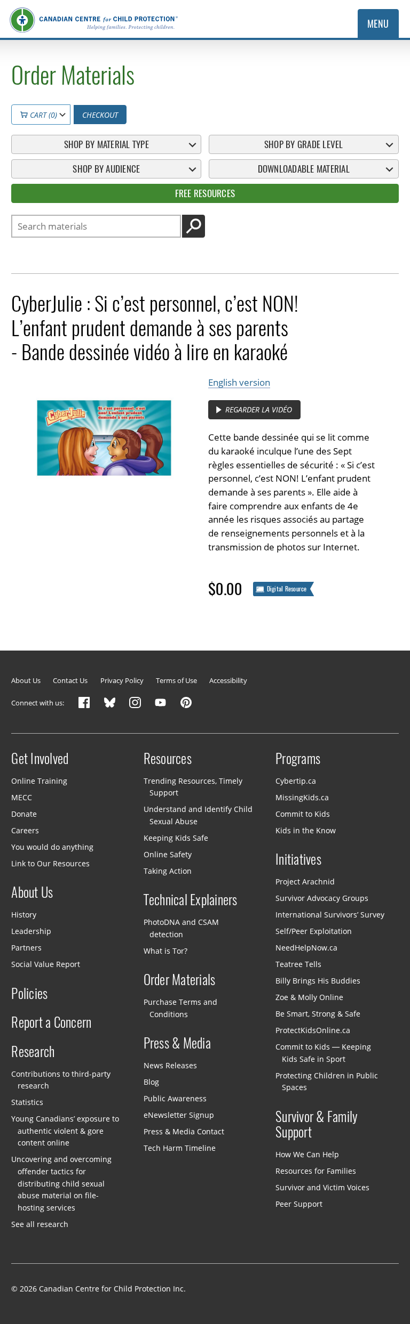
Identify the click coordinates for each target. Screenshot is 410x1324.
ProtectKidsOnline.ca (312, 1030)
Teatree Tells (298, 964)
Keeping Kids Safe (176, 838)
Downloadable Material (304, 169)
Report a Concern (51, 1022)
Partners (26, 948)
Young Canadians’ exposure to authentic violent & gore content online (65, 1131)
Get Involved (39, 759)
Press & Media (177, 1043)
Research (32, 1052)
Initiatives (298, 859)
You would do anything (52, 847)
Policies (29, 994)
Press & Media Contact (184, 1131)
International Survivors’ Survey (329, 914)
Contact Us (70, 680)
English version (239, 382)
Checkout (100, 115)
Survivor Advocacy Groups (321, 898)
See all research (39, 1224)
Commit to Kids (302, 814)
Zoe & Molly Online (309, 997)
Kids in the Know (305, 830)
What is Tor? (165, 951)
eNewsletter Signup (179, 1115)
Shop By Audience (106, 169)
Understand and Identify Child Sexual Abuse (198, 815)
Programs (297, 759)
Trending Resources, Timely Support (193, 787)
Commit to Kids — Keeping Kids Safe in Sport (323, 1053)
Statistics (27, 1102)
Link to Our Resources (50, 863)
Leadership (31, 931)
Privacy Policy (122, 680)
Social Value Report (45, 964)
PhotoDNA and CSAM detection (181, 928)
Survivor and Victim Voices (322, 1187)
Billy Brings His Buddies (317, 981)
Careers (25, 830)
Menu (378, 23)
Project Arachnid (305, 881)
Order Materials (180, 980)
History (23, 914)
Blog (151, 1082)
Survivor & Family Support (316, 1125)
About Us (26, 680)
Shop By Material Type (106, 144)
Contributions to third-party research (61, 1080)
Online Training (39, 781)
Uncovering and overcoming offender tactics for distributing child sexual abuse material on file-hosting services (61, 1183)
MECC (21, 797)
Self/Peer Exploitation (313, 931)
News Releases (170, 1065)
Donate (24, 814)
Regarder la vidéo (257, 409)
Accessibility (228, 680)
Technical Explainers (191, 900)
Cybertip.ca (295, 781)
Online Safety (168, 854)
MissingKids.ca (302, 797)
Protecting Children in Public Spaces (326, 1081)
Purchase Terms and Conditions (180, 1008)
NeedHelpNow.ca (306, 948)
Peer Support (298, 1204)
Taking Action (168, 871)
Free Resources (205, 193)
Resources (168, 759)
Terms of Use (176, 680)
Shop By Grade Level (303, 144)
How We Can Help (307, 1154)
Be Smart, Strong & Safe (317, 1014)
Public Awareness (175, 1098)
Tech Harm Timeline (180, 1148)
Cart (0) (42, 115)
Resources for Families (315, 1171)
